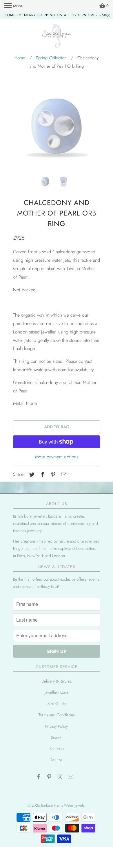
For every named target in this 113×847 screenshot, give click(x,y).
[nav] (13, 6)
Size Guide (57, 703)
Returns (56, 760)
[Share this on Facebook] (41, 474)
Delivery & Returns (56, 681)
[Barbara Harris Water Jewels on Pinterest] (50, 777)
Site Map (57, 748)
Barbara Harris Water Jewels (62, 805)
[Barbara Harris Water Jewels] (56, 37)
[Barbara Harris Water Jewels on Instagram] (60, 777)
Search (56, 737)
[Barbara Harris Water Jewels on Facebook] (39, 777)
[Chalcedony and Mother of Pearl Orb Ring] (56, 126)
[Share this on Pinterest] (52, 474)
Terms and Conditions (57, 715)
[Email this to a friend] (63, 474)
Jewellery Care (56, 692)
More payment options (56, 456)
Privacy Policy (56, 726)
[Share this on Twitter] (31, 474)
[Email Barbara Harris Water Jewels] (71, 777)
